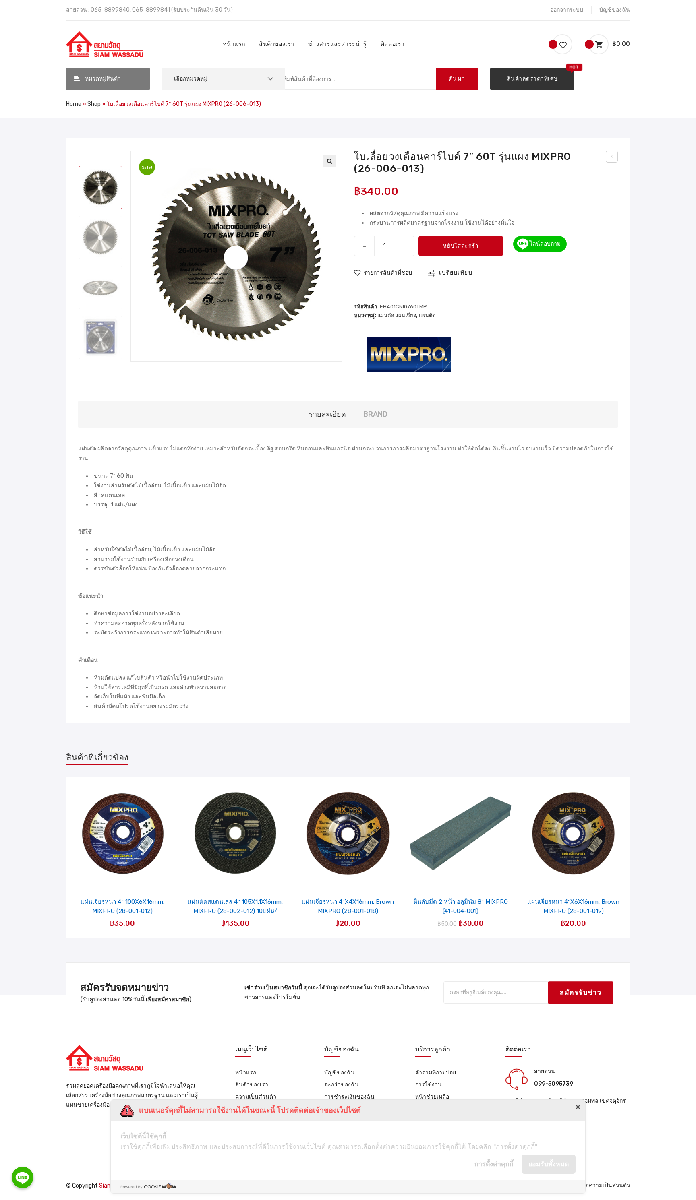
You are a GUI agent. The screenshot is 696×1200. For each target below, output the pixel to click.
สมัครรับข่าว (580, 992)
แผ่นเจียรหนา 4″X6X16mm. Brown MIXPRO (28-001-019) (573, 906)
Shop (94, 104)
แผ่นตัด (427, 315)
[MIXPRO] (409, 353)
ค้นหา (457, 78)
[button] (532, 79)
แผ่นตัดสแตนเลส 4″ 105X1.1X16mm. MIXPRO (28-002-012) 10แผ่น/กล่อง (235, 906)
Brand (375, 414)
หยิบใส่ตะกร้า (461, 246)
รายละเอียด (327, 414)
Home (73, 104)
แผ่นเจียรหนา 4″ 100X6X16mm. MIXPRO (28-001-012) (122, 906)
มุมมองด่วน (128, 865)
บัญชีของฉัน (614, 9)
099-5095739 (553, 1083)
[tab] (327, 414)
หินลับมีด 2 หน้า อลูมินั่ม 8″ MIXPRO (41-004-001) (460, 906)
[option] (100, 187)
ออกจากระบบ (566, 9)
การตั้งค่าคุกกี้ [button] (494, 1164)
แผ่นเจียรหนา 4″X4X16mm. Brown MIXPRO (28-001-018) (348, 906)
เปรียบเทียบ (455, 272)
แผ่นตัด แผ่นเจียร (396, 315)
